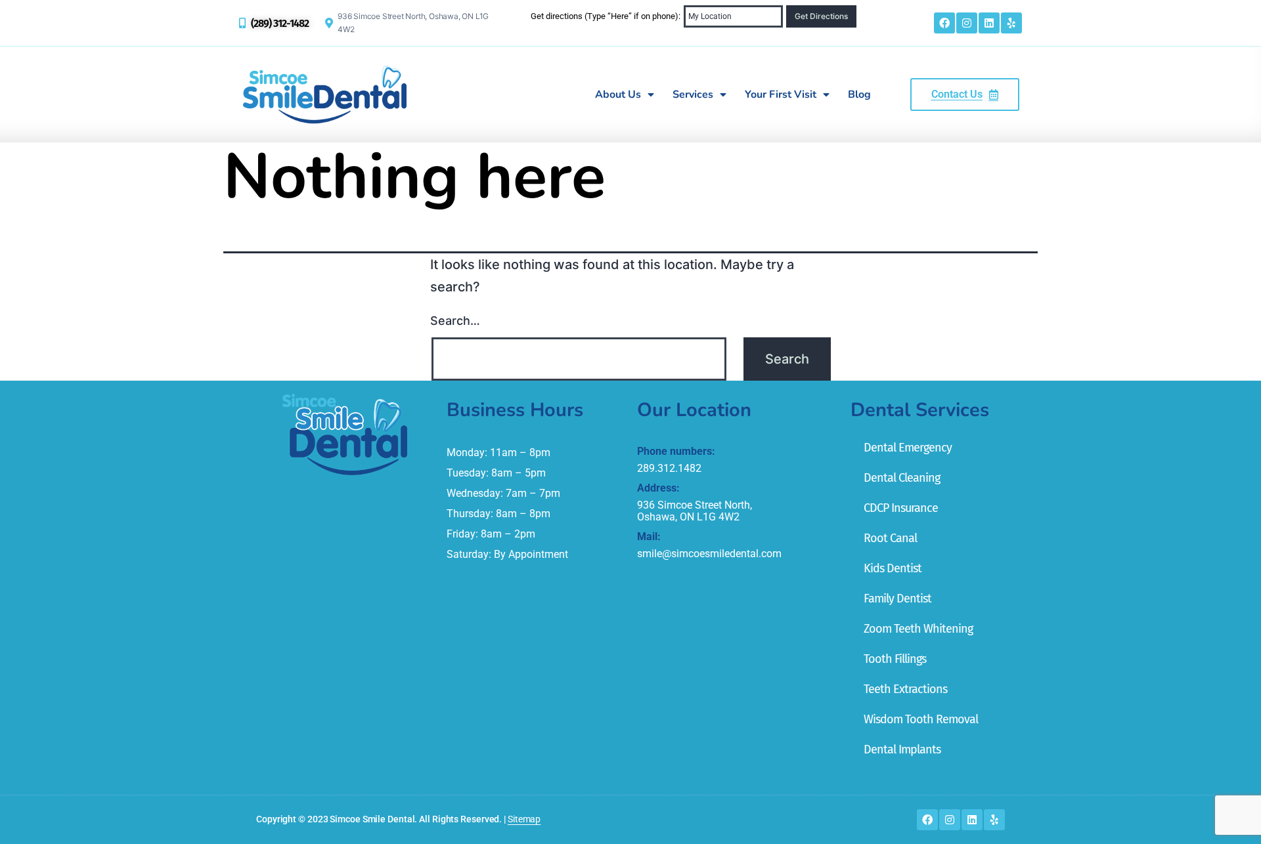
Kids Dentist (892, 568)
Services (693, 94)
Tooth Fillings (895, 659)
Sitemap (524, 819)
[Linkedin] (989, 22)
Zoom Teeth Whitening (918, 629)
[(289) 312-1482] (242, 23)
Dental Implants (902, 749)
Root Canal (890, 538)
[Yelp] (1011, 22)
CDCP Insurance (901, 508)
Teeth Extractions (905, 689)
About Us (618, 94)
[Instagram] (966, 22)
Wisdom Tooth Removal (921, 719)
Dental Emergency (908, 447)
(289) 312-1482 (280, 23)
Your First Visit (780, 94)
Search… (455, 320)
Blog (859, 94)
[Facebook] (944, 22)
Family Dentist (897, 598)
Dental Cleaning (902, 478)
